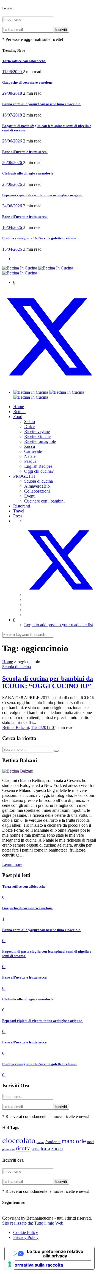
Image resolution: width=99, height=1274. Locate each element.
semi (36, 1148)
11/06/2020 (12, 71)
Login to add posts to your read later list (58, 624)
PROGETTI (24, 476)
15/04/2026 (12, 249)
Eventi (29, 496)
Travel (18, 511)
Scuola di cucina (38, 481)
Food (17, 416)
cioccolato (18, 1140)
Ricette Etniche (37, 436)
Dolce (29, 426)
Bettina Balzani (15, 727)
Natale (29, 456)
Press (17, 516)
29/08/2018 (12, 93)
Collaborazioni (37, 491)
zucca (57, 1148)
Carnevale (33, 451)
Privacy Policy (25, 1237)
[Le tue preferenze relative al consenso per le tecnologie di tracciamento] (9, 1264)
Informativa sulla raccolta (36, 1265)
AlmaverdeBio (37, 486)
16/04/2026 (12, 227)
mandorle (74, 1141)
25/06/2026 (12, 184)
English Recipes (38, 466)
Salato (29, 421)
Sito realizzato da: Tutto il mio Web (32, 1223)
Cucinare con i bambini (44, 501)
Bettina (19, 411)
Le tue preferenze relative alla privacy (55, 1254)
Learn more (12, 864)
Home (18, 406)
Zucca (29, 446)
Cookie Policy (25, 1232)
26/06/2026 (12, 141)
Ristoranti (21, 506)
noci (90, 1142)
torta (45, 1148)
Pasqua (30, 461)
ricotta (23, 1148)
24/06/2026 (12, 205)
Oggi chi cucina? (39, 471)
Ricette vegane (37, 431)
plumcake (8, 1149)
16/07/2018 (12, 115)
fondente (53, 1142)
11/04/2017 (41, 727)
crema (40, 1142)
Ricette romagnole (40, 441)
